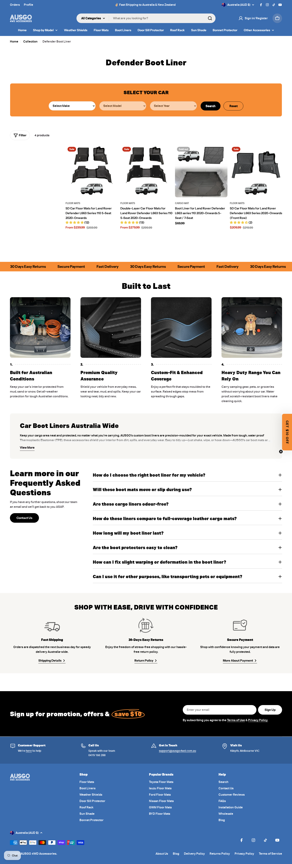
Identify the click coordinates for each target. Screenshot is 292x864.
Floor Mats (73, 203)
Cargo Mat (182, 203)
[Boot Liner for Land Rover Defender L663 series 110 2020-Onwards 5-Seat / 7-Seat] (201, 171)
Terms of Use (236, 720)
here (29, 750)
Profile (28, 5)
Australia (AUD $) (238, 5)
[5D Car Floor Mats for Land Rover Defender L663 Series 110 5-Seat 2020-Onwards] (92, 171)
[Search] (210, 18)
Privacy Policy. (258, 720)
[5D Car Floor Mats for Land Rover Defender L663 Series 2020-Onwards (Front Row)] (256, 171)
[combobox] (146, 18)
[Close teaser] (281, 452)
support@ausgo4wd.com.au (177, 750)
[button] (287, 432)
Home (14, 41)
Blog (176, 853)
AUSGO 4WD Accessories (38, 853)
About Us (162, 853)
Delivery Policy (194, 853)
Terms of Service (270, 853)
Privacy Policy (244, 853)
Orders (15, 5)
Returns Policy (220, 853)
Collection (30, 41)
